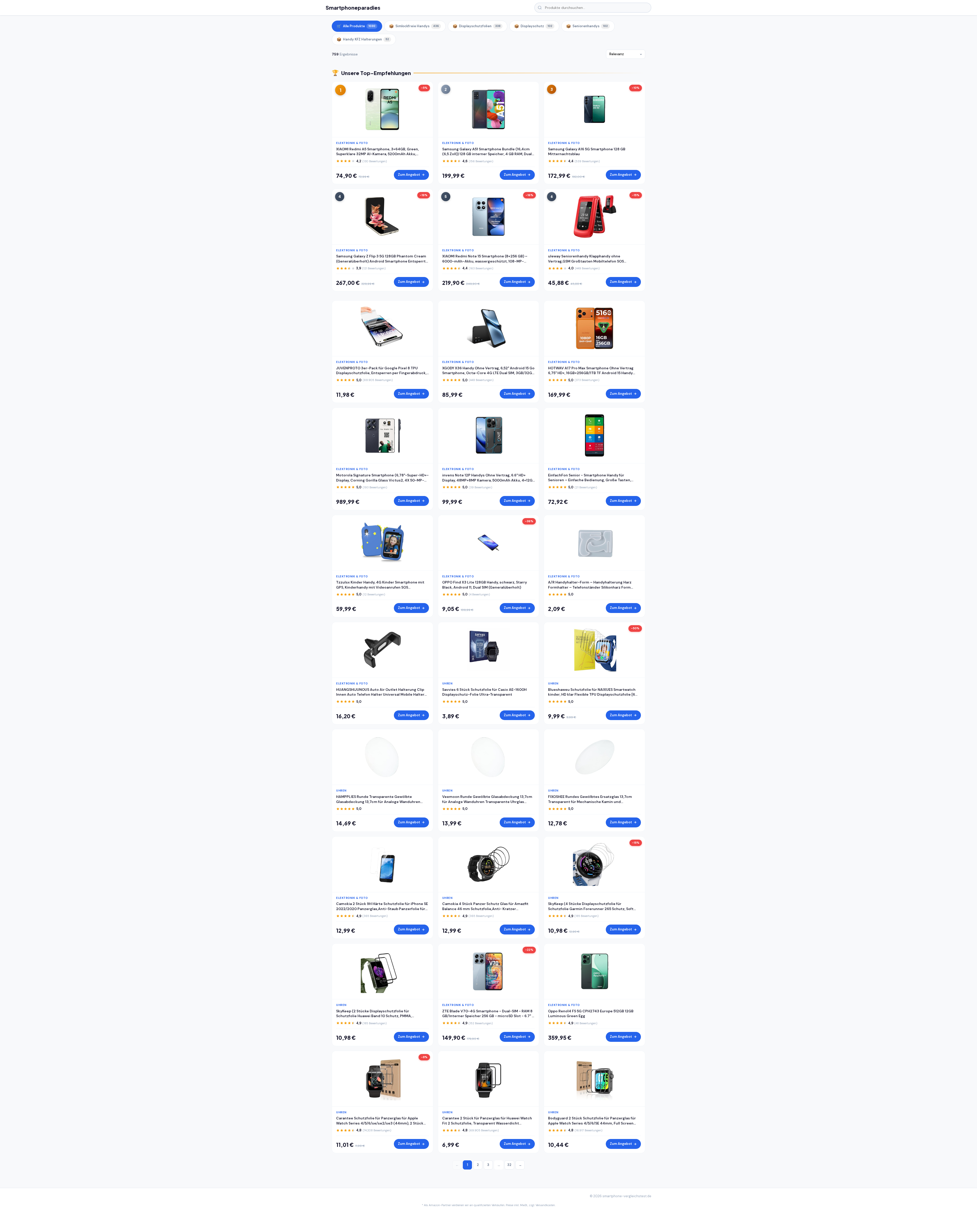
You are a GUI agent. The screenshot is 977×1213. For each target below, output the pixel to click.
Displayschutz (533, 26)
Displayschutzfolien (476, 26)
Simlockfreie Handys (414, 26)
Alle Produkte (356, 26)
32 (509, 1165)
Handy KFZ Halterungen (363, 39)
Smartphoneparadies (353, 7)
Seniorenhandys (587, 26)
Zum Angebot (409, 174)
